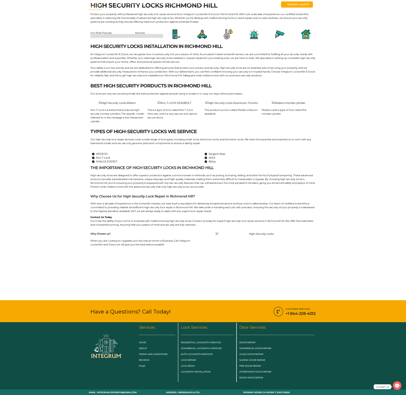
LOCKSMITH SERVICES (167, 3)
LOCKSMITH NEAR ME (242, 3)
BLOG (219, 3)
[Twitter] (106, 369)
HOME (119, 3)
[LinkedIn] (113, 369)
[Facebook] (99, 369)
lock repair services (122, 139)
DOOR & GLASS (199, 3)
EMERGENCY (136, 3)
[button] (168, 35)
